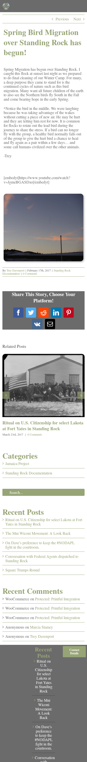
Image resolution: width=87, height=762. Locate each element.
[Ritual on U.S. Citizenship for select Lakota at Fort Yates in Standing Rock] (43, 356)
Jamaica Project (17, 463)
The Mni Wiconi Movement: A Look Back (38, 533)
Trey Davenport (15, 270)
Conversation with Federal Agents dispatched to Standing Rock (41, 558)
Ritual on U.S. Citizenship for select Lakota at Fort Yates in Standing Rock (42, 425)
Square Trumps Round (22, 569)
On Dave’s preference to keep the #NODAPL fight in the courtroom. (40, 545)
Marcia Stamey (41, 627)
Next (77, 18)
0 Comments (30, 273)
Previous (62, 18)
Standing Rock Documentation (28, 473)
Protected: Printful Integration (57, 598)
